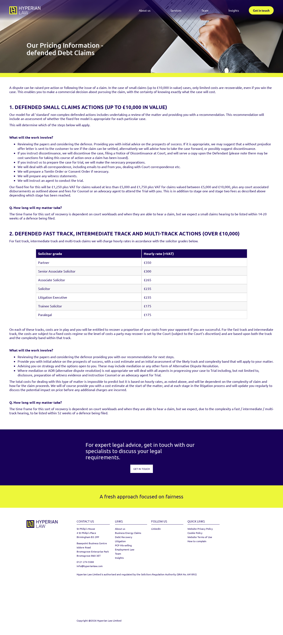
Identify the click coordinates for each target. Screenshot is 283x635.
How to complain (196, 541)
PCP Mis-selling (123, 545)
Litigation (120, 541)
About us (144, 10)
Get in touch (261, 10)
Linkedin (156, 528)
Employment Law (124, 549)
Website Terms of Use (199, 537)
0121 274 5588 (85, 562)
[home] (24, 10)
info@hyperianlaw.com (90, 566)
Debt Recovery (123, 537)
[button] (176, 10)
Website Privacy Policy (200, 528)
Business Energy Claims (128, 532)
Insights (234, 10)
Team (204, 10)
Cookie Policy (194, 532)
